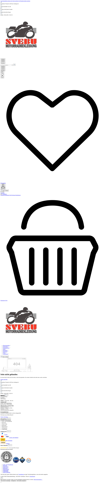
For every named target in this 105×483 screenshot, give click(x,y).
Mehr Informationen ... (38, 479)
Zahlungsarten (4, 428)
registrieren (4, 194)
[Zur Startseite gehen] (21, 57)
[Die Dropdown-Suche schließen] (14, 65)
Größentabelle (4, 429)
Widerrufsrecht (4, 426)
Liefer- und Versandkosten (7, 421)
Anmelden (2, 192)
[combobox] (6, 65)
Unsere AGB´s (6, 466)
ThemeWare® (32, 476)
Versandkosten (21, 474)
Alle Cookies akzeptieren (21, 480)
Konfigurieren (13, 480)
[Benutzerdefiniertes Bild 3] (29, 462)
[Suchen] (12, 65)
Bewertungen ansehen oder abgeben (6, 449)
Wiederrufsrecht (6, 469)
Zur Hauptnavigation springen (24, 1)
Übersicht (2, 195)
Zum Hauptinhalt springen (5, 1)
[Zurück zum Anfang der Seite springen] (1, 478)
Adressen (14, 195)
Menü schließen (5, 190)
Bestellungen (18, 195)
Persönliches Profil (8, 195)
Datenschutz (4, 425)
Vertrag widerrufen (4, 416)
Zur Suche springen (15, 1)
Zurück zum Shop (3, 379)
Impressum (4, 422)
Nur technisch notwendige (5, 480)
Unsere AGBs (4, 424)
